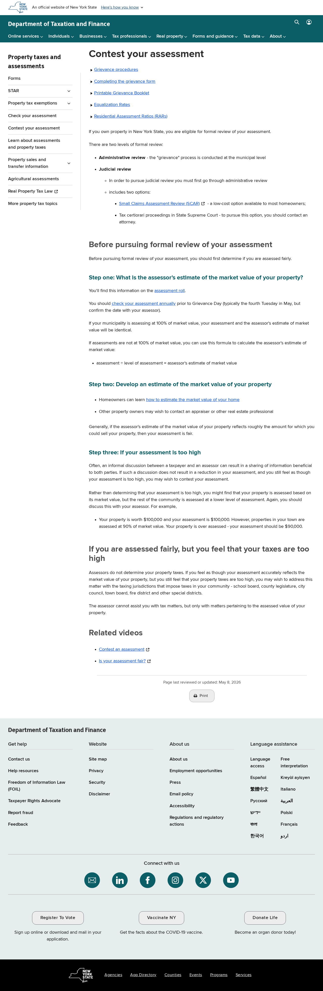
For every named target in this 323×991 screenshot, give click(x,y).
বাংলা (253, 824)
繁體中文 (259, 789)
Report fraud (20, 813)
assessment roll (169, 291)
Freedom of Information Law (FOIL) (36, 786)
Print (204, 696)
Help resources (23, 771)
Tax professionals (129, 36)
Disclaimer (99, 794)
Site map (98, 759)
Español (258, 777)
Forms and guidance (213, 36)
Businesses (91, 36)
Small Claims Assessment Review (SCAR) (159, 203)
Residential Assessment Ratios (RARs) (130, 116)
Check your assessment (32, 116)
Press (175, 782)
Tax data (251, 36)
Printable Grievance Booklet (121, 93)
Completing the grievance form (124, 81)
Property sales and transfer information (28, 163)
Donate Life (265, 918)
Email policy (181, 794)
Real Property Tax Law (30, 191)
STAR (13, 91)
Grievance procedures (116, 69)
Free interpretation (294, 762)
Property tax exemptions (32, 103)
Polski (286, 813)
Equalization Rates (112, 104)
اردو (284, 836)
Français (289, 824)
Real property (169, 36)
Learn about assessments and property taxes (34, 144)
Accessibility (182, 806)
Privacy (96, 771)
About (276, 36)
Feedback (18, 824)
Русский (258, 801)
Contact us (19, 759)
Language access (260, 762)
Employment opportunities (196, 771)
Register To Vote (57, 918)
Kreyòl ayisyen (295, 777)
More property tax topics (33, 203)
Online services (23, 36)
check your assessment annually (144, 303)
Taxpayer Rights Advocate (34, 801)
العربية (287, 801)
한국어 (257, 836)
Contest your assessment (34, 128)
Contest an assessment (121, 649)
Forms (14, 78)
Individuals (59, 36)
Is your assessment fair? (122, 661)
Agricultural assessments (33, 179)
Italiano (288, 789)
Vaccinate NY (161, 918)
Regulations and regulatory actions (197, 821)
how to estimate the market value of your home (192, 400)
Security (97, 782)
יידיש (255, 813)
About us (179, 759)
